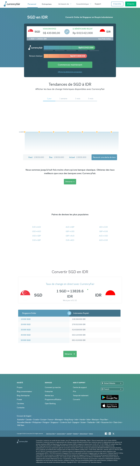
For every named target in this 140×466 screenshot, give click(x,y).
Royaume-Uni (106, 422)
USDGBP (36, 236)
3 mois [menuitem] (90, 98)
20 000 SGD (26, 324)
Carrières (20, 403)
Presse (19, 399)
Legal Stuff (69, 433)
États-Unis (117, 422)
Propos (19, 387)
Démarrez (70, 181)
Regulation (75, 433)
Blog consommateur (24, 391)
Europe (43, 419)
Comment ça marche (53, 387)
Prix (74, 391)
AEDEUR (103, 227)
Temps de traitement (80, 395)
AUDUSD (103, 236)
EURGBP (36, 240)
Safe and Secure (83, 433)
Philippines (36, 422)
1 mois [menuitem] (77, 98)
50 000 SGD (26, 340)
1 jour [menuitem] (49, 98)
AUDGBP (70, 227)
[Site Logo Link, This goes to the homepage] (15, 4)
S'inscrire (130, 4)
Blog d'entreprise (23, 395)
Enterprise (49, 391)
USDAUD (36, 231)
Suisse (82, 422)
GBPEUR (103, 231)
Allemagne (59, 419)
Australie (20, 419)
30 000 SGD (26, 330)
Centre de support (80, 387)
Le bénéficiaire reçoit (83, 29)
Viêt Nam (20, 425)
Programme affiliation (53, 399)
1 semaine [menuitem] (63, 98)
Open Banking (50, 403)
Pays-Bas (103, 419)
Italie (88, 419)
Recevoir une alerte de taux (104, 157)
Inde (76, 419)
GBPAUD (70, 236)
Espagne (75, 422)
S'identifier (117, 4)
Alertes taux (49, 395)
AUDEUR (103, 240)
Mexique (95, 419)
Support (98, 4)
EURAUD (36, 227)
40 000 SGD (26, 335)
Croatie (36, 419)
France (50, 419)
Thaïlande (91, 422)
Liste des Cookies (61, 433)
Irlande (82, 419)
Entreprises (47, 4)
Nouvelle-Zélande (24, 422)
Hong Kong (68, 419)
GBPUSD (70, 231)
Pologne (46, 422)
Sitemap (91, 433)
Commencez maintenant (70, 64)
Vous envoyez (49, 29)
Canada (28, 419)
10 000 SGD (26, 319)
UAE (98, 422)
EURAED (70, 240)
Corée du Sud (65, 422)
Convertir (76, 399)
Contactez (20, 407)
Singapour (54, 422)
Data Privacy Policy (50, 433)
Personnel (32, 4)
